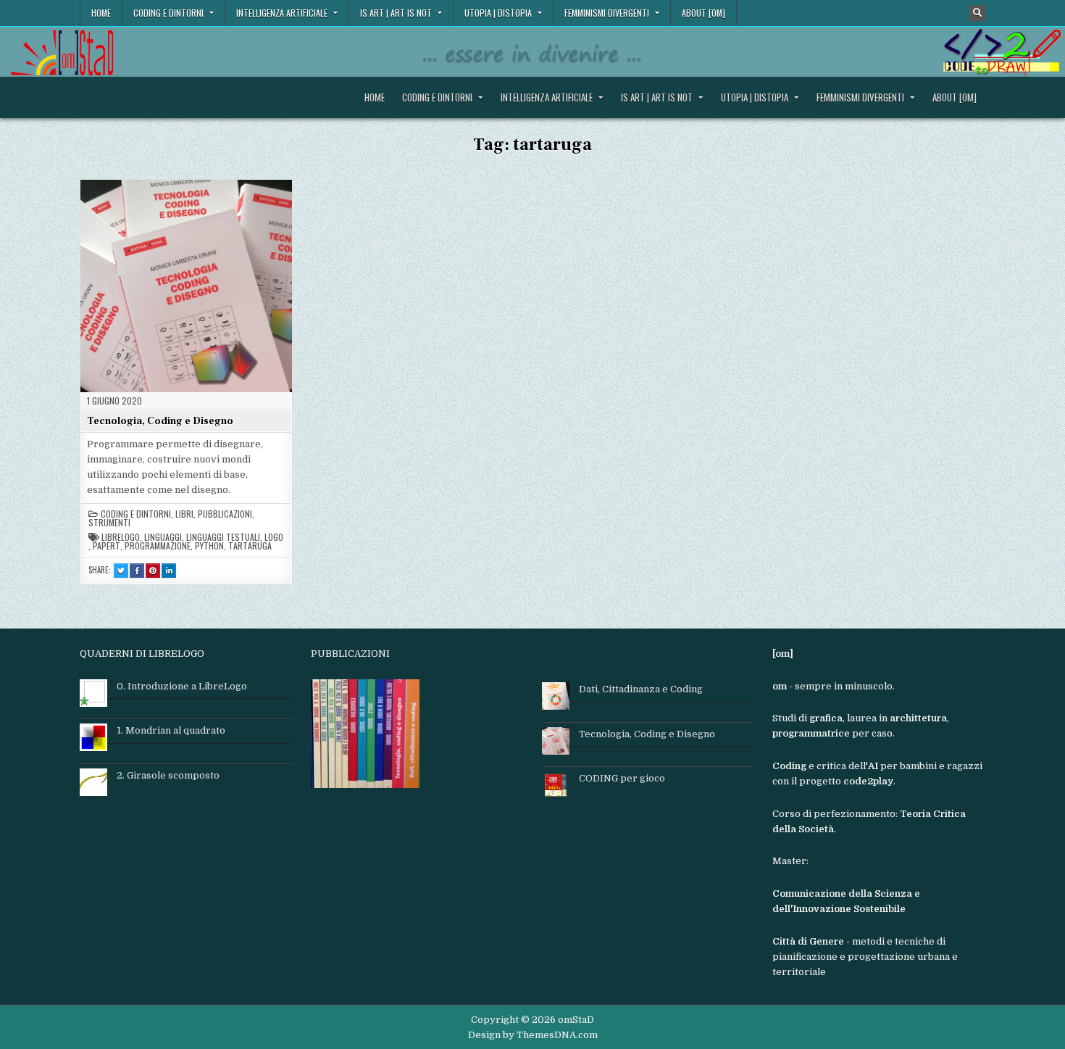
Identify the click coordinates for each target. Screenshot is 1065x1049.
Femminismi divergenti (606, 13)
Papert (106, 546)
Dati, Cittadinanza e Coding (641, 689)
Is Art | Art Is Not (396, 13)
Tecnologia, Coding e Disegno (160, 421)
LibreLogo (120, 537)
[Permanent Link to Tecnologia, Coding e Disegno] (186, 285)
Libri (184, 514)
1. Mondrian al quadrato (171, 730)
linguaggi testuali (223, 537)
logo (273, 537)
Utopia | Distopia (498, 13)
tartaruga (250, 546)
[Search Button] (977, 13)
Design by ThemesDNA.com (533, 1034)
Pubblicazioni (225, 514)
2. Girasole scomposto (168, 775)
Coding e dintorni (168, 13)
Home (101, 13)
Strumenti (109, 522)
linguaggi (163, 537)
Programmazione (158, 546)
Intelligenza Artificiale (281, 13)
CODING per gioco (622, 778)
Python (209, 546)
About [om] (703, 13)
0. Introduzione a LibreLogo (182, 686)
